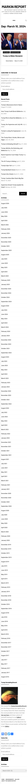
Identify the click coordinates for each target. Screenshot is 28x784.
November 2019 (6, 549)
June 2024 (4, 314)
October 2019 (5, 553)
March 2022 (5, 429)
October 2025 (5, 246)
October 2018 (5, 604)
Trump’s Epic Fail (6, 165)
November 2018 (6, 600)
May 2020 (4, 523)
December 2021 (6, 442)
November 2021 (6, 446)
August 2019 (5, 561)
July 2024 (4, 310)
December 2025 (6, 237)
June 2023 (4, 365)
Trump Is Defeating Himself (9, 144)
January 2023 (5, 387)
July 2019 (4, 566)
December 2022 (6, 391)
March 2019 (5, 583)
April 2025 (4, 272)
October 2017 (5, 651)
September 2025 (6, 250)
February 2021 (5, 485)
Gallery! (19, 717)
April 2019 (4, 579)
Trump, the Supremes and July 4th (11, 124)
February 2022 (5, 434)
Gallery (7, 726)
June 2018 (4, 621)
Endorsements (10, 779)
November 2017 (6, 647)
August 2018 (5, 613)
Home (3, 779)
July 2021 (4, 463)
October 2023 (5, 348)
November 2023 (6, 344)
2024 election (6, 52)
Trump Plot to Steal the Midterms (11, 118)
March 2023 (5, 378)
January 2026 (5, 233)
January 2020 (5, 540)
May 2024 (4, 318)
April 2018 (4, 630)
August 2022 (5, 408)
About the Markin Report (9, 780)
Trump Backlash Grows (8, 170)
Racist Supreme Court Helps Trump (12, 155)
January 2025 (5, 284)
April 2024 (4, 323)
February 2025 (5, 280)
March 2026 (5, 225)
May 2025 (4, 267)
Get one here (5, 715)
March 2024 (5, 327)
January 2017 (5, 672)
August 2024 (5, 306)
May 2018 (4, 625)
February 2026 (5, 229)
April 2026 (4, 220)
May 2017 (4, 664)
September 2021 (6, 455)
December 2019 (6, 544)
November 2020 (6, 497)
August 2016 (5, 677)
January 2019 (5, 591)
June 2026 (4, 212)
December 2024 (6, 289)
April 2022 (4, 425)
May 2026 (4, 216)
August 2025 (5, 254)
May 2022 (4, 421)
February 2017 (5, 668)
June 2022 (4, 416)
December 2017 (6, 642)
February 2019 (5, 587)
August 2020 (5, 510)
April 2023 (4, 374)
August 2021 (5, 459)
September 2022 (6, 404)
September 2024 (6, 301)
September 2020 (6, 506)
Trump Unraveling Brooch (19, 706)
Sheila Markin (9, 61)
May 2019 (4, 574)
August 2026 (5, 203)
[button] (14, 20)
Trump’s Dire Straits (7, 174)
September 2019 (6, 557)
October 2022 (5, 399)
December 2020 (6, 493)
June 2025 (4, 263)
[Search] (26, 20)
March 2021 (5, 480)
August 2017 (5, 655)
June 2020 (4, 519)
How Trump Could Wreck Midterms (12, 111)
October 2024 (5, 297)
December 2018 (6, 596)
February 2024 (5, 331)
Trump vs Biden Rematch (13, 56)
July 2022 (4, 412)
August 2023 (5, 357)
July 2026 (4, 208)
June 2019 (4, 570)
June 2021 (4, 468)
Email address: (5, 86)
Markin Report (14, 7)
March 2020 (5, 532)
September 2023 (6, 353)
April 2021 (4, 476)
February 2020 (5, 536)
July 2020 (4, 515)
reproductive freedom (15, 52)
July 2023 (4, 361)
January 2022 (5, 438)
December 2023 (6, 340)
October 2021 (5, 451)
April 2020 (4, 527)
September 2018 (6, 608)
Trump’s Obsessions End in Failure (11, 105)
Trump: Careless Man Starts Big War (12, 178)
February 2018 (5, 638)
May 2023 (4, 370)
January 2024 (5, 335)
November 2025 (6, 242)
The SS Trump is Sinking (8, 161)
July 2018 (4, 617)
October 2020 (5, 502)
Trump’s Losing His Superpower (11, 131)
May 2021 (4, 472)
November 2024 (6, 293)
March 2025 (5, 276)
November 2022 (6, 395)
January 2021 (5, 489)
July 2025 (4, 259)
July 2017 (4, 660)
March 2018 (5, 634)
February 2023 (5, 382)
